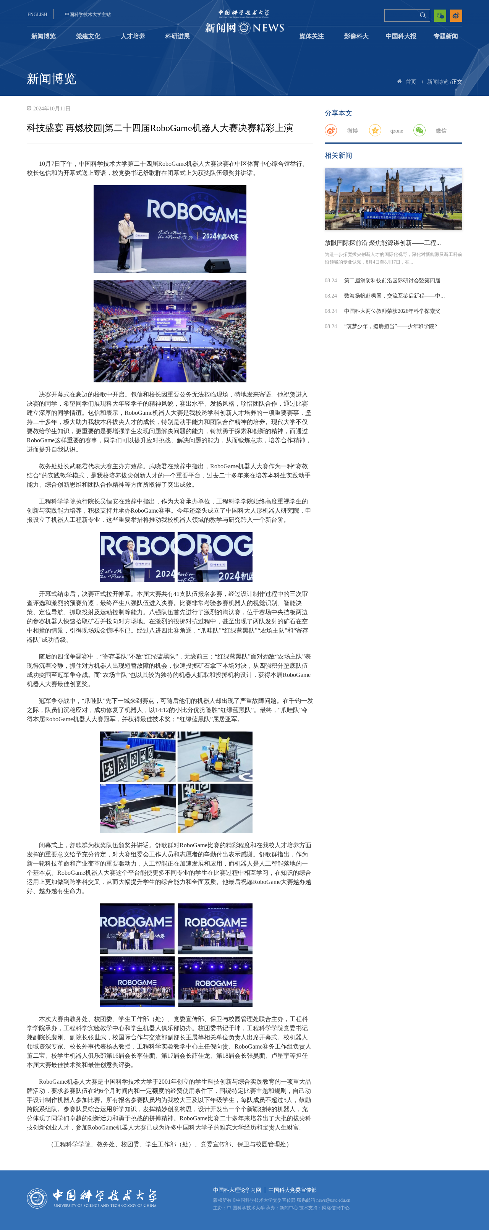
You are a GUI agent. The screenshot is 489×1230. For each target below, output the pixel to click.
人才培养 (133, 36)
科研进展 (177, 36)
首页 (411, 82)
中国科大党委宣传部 (293, 1190)
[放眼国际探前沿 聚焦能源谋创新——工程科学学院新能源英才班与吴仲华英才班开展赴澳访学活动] (393, 199)
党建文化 (88, 36)
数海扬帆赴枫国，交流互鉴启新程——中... (394, 296)
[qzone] (375, 130)
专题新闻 (446, 36)
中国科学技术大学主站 (88, 14)
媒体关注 (312, 36)
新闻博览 (43, 36)
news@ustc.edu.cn (333, 1200)
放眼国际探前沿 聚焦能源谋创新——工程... (383, 243)
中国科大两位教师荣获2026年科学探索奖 (392, 311)
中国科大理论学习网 (237, 1190)
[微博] (331, 130)
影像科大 (356, 36)
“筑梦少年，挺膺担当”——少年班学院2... (393, 326)
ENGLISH (37, 14)
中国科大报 (401, 36)
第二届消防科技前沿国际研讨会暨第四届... (394, 280)
